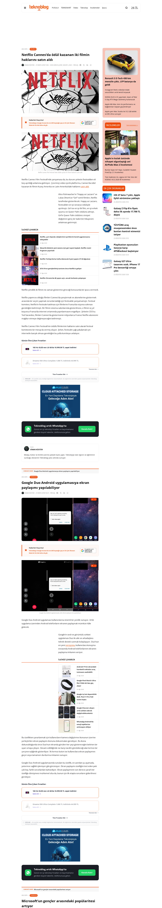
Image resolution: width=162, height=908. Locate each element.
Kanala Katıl (86, 429)
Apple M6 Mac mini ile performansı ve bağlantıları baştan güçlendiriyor (120, 105)
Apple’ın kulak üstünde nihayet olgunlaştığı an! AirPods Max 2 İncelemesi (118, 161)
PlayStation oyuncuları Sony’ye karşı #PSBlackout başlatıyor (126, 247)
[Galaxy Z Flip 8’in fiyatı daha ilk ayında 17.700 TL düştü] (107, 211)
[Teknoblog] (38, 8)
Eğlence (33, 49)
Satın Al (36, 350)
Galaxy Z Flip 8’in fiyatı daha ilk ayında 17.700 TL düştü (127, 211)
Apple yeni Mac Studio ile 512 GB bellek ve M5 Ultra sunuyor (120, 112)
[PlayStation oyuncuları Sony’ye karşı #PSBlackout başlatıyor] (107, 248)
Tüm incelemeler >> (132, 125)
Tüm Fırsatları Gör (59, 374)
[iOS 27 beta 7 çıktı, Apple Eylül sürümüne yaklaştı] (107, 198)
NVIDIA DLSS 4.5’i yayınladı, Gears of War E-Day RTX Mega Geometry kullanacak (121, 98)
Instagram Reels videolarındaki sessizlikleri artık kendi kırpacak (117, 91)
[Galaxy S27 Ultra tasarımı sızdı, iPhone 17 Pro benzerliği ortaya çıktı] (107, 264)
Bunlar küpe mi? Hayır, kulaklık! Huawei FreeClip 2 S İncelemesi (120, 171)
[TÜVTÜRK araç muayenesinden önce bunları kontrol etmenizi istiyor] (107, 228)
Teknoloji (33, 477)
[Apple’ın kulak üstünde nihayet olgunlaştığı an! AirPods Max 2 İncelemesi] (121, 142)
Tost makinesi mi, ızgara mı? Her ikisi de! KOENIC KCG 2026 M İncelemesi (121, 178)
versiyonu (70, 645)
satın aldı (85, 186)
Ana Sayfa (24, 49)
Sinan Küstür (29, 65)
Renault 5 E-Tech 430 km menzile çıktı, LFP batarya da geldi (120, 81)
